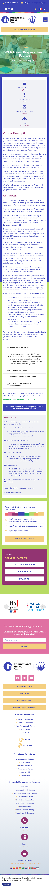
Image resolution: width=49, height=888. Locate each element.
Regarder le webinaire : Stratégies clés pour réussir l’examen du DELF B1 (24, 407)
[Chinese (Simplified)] (17, 868)
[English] (11, 868)
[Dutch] (25, 868)
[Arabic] (23, 868)
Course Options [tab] (10, 417)
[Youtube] (12, 9)
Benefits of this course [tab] (12, 493)
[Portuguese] (31, 868)
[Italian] (28, 868)
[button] (35, 9)
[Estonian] (37, 868)
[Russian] (34, 868)
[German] (20, 868)
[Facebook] (6, 9)
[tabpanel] (24, 453)
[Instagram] (9, 9)
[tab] (24, 347)
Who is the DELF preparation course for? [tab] (19, 488)
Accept (6, 884)
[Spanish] (14, 868)
